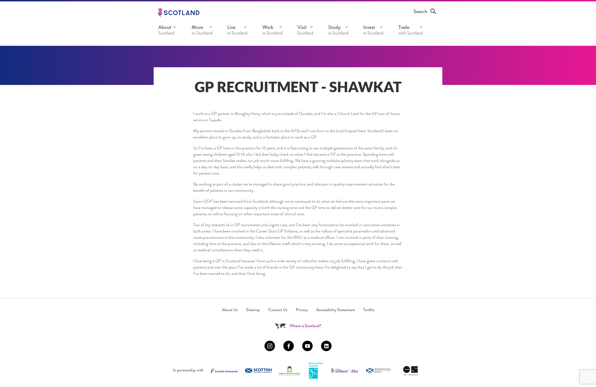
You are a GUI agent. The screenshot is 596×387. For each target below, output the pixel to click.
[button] (167, 31)
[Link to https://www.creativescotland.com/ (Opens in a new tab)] (410, 370)
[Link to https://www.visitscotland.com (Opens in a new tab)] (345, 370)
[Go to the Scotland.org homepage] (178, 12)
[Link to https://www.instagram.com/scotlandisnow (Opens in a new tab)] (269, 346)
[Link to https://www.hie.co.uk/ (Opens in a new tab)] (289, 370)
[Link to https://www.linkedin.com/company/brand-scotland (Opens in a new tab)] (326, 346)
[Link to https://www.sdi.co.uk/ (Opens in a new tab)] (258, 370)
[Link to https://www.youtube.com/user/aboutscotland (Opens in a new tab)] (307, 346)
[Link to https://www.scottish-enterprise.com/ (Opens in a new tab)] (224, 370)
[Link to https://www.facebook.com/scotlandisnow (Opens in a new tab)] (288, 346)
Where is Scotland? (305, 326)
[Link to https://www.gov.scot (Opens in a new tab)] (378, 370)
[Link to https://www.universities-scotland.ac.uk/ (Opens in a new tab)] (316, 370)
